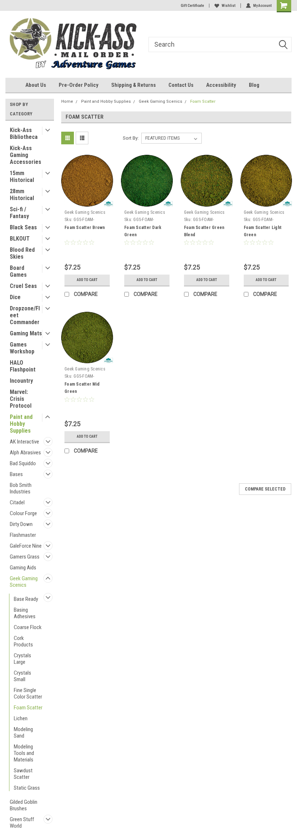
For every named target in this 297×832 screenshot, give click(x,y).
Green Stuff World (22, 822)
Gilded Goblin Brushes (23, 805)
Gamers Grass (24, 556)
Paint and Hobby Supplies (21, 423)
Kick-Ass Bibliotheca (24, 133)
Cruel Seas (23, 286)
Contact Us (180, 85)
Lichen (21, 718)
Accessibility (221, 85)
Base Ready (26, 599)
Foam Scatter (28, 707)
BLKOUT (20, 238)
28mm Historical (22, 194)
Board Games (18, 271)
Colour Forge (23, 513)
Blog (254, 85)
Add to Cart (87, 280)
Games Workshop (22, 348)
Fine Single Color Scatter (28, 693)
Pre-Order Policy (79, 85)
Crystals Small (22, 676)
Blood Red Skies (22, 253)
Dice (15, 297)
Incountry (21, 380)
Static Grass (27, 788)
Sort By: (131, 138)
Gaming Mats (26, 333)
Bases (16, 474)
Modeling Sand (23, 732)
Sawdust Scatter (23, 773)
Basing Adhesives (24, 613)
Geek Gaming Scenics (24, 581)
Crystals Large (22, 658)
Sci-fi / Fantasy (19, 213)
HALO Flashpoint (22, 366)
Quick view (87, 201)
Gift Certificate (192, 6)
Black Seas (23, 227)
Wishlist (228, 6)
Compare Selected (265, 489)
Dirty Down (21, 524)
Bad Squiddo (23, 463)
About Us (35, 85)
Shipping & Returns (133, 85)
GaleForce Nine (26, 546)
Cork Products (23, 641)
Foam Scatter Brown (84, 227)
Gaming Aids (23, 567)
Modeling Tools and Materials (24, 753)
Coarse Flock (28, 627)
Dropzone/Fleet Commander (25, 315)
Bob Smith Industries (21, 488)
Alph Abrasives (25, 452)
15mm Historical (22, 176)
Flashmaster (23, 535)
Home (67, 101)
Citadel (17, 502)
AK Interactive (24, 441)
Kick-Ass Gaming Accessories (25, 155)
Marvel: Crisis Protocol (21, 399)
